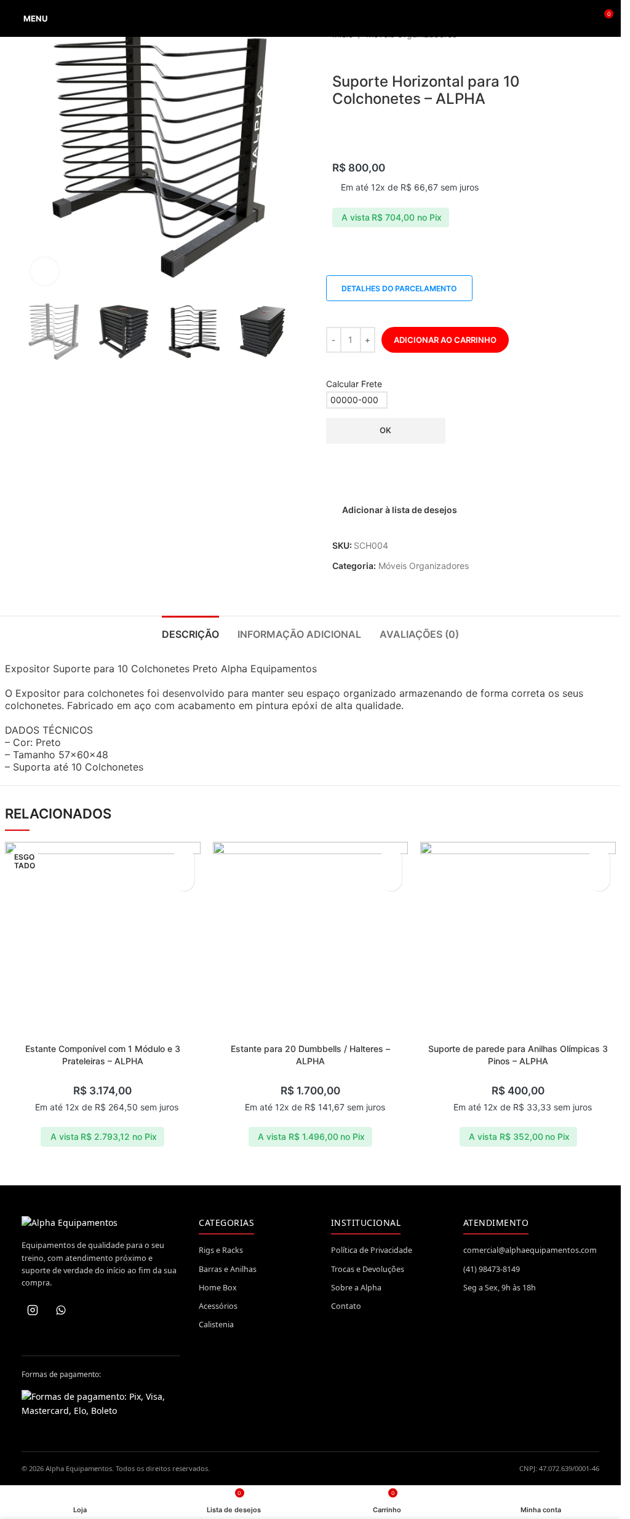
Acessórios (218, 1306)
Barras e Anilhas (228, 1269)
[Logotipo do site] (310, 18)
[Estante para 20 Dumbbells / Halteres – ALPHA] (311, 939)
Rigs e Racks (221, 1250)
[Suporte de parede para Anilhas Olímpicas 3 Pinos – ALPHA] (518, 939)
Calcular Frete (354, 384)
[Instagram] (33, 1310)
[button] (391, 880)
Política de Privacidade (371, 1250)
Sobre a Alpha (356, 1287)
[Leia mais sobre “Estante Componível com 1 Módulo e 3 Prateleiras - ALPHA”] (183, 880)
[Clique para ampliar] (44, 271)
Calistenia (216, 1324)
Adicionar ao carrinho (445, 340)
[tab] (190, 633)
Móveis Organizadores (423, 565)
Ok (385, 430)
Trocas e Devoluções (367, 1269)
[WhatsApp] (61, 1310)
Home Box (218, 1287)
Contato (346, 1306)
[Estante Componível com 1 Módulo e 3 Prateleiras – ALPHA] (103, 939)
